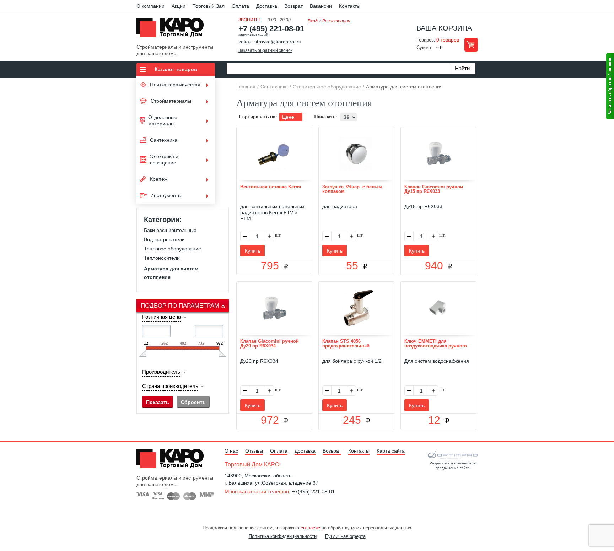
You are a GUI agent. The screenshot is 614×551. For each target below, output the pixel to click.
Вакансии (321, 6)
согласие (310, 527)
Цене (289, 117)
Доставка (266, 6)
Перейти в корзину (471, 45)
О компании (150, 6)
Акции (178, 6)
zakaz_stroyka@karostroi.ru (269, 41)
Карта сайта (391, 451)
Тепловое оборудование (172, 249)
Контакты (349, 6)
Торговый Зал (209, 6)
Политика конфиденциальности (283, 536)
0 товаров (447, 40)
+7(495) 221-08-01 (313, 491)
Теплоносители (162, 258)
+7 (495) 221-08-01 (271, 28)
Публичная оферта (345, 536)
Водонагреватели (164, 239)
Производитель (161, 372)
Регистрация (336, 20)
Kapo (172, 30)
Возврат (293, 6)
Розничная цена (161, 317)
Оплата (240, 6)
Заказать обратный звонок (265, 50)
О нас (231, 451)
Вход (313, 20)
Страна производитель (170, 386)
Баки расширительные (170, 230)
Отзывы (254, 451)
